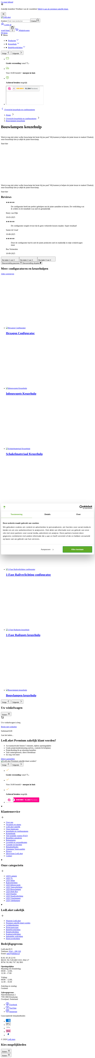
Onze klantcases (12, 829)
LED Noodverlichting (14, 896)
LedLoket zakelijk (13, 827)
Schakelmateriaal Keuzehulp (24, 454)
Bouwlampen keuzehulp (15, 121)
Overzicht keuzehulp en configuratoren (21, 119)
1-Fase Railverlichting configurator (28, 574)
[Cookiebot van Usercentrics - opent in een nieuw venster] (81, 507)
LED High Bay (12, 892)
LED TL (9, 878)
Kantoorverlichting (13, 934)
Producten (12, 41)
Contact (9, 856)
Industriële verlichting (14, 936)
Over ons (9, 822)
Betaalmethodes (12, 847)
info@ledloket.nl (13, 954)
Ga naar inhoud (7, 2)
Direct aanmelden (8, 759)
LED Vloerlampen (13, 898)
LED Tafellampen (13, 900)
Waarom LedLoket (13, 921)
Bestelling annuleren (14, 838)
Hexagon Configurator (20, 333)
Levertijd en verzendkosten (16, 842)
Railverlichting (11, 883)
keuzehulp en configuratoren (17, 831)
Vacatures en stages (13, 824)
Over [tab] (78, 514)
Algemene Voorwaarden (15, 849)
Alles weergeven (7, 274)
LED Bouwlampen (13, 889)
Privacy (9, 851)
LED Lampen (11, 876)
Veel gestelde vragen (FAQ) (17, 836)
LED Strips (10, 880)
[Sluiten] (3, 14)
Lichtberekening (12, 925)
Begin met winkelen (9, 727)
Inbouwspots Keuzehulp (21, 393)
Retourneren (11, 840)
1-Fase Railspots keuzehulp (23, 635)
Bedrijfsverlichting (15, 47)
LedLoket (11, 1039)
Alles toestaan (77, 549)
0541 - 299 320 (15, 951)
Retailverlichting (12, 932)
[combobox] (18, 21)
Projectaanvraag (12, 927)
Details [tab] (48, 514)
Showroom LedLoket (14, 853)
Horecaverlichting (13, 939)
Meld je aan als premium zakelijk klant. (53, 9)
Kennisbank (10, 833)
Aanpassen (45, 549)
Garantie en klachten (14, 845)
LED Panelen (11, 894)
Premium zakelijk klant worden (18, 923)
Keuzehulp (12, 44)
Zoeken (4, 21)
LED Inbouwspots (13, 885)
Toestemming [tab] (16, 514)
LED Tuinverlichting (14, 887)
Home (8, 115)
